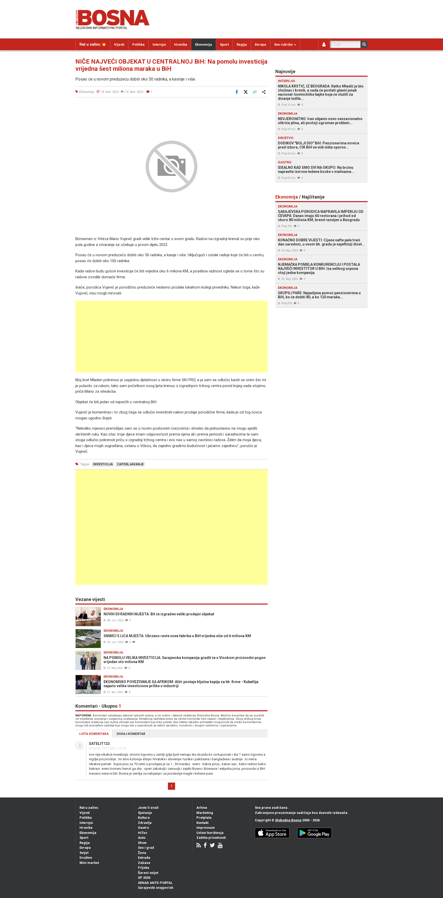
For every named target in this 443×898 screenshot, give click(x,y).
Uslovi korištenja (210, 833)
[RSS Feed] (198, 846)
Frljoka (143, 868)
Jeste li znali (148, 808)
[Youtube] (220, 846)
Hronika (180, 44)
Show (142, 843)
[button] (263, 107)
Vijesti (119, 44)
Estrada (144, 858)
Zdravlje (145, 823)
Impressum (205, 828)
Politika (138, 44)
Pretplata (204, 818)
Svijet (83, 853)
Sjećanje (145, 813)
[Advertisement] (171, 336)
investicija (103, 464)
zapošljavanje (130, 464)
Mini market (89, 863)
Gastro (143, 828)
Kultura (144, 818)
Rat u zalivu (88, 808)
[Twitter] (212, 846)
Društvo (85, 858)
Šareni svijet (148, 873)
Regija (242, 44)
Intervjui (159, 44)
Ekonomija (203, 44)
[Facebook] (205, 846)
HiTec (142, 833)
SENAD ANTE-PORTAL (155, 883)
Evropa (260, 44)
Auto (141, 838)
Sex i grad (146, 848)
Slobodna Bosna (288, 820)
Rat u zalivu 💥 (92, 44)
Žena (142, 853)
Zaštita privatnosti (211, 838)
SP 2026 (144, 878)
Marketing (204, 813)
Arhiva (201, 808)
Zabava (144, 863)
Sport (224, 44)
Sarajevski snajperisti (155, 888)
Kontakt (202, 823)
